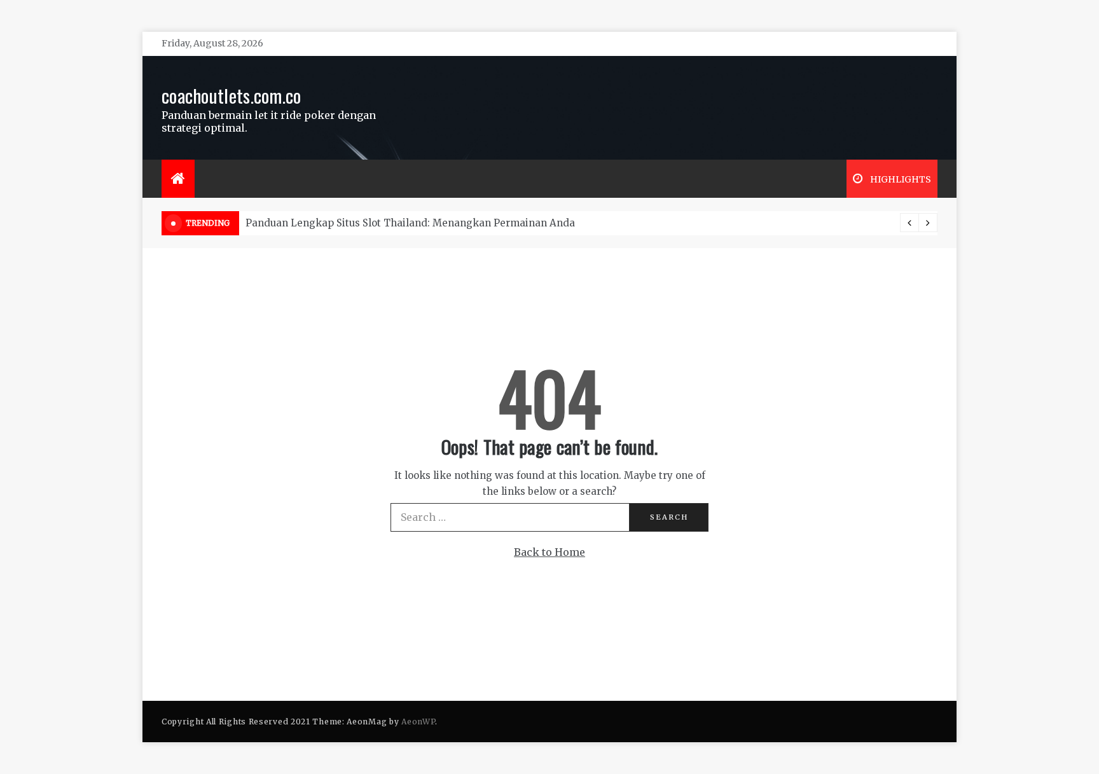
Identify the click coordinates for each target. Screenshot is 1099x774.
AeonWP (418, 721)
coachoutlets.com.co (231, 95)
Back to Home (549, 552)
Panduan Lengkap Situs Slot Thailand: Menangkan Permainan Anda (410, 223)
